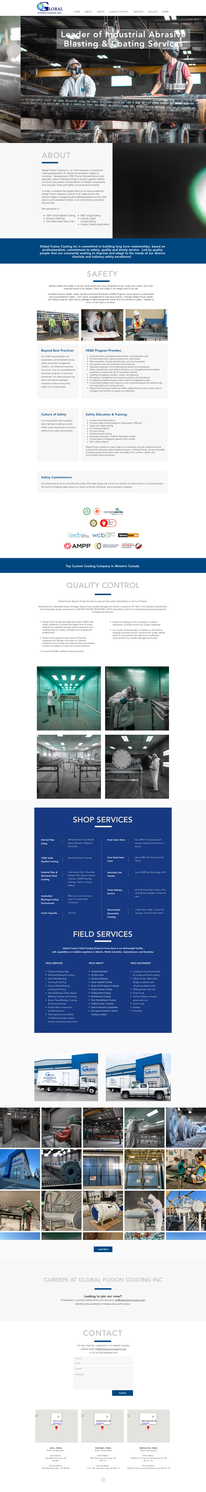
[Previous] (16, 79)
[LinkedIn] (103, 1480)
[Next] (190, 79)
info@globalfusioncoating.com (130, 1300)
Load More (103, 1249)
